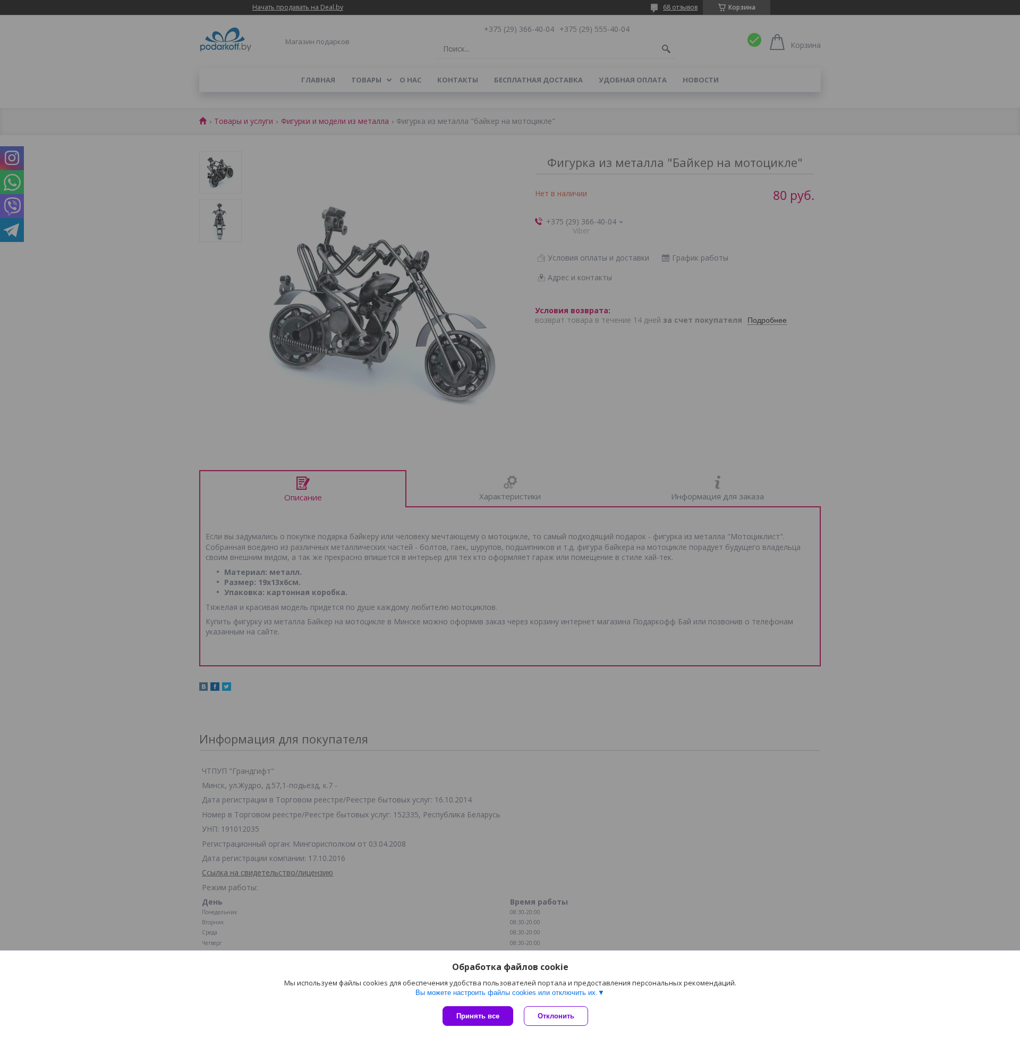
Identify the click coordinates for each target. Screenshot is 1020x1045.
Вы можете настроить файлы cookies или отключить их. (506, 993)
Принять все (477, 1016)
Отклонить (556, 1016)
